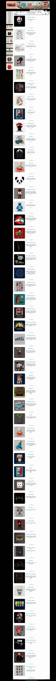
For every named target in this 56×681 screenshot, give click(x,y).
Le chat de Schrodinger (31, 534)
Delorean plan (31, 43)
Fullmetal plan (31, 30)
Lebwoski (31, 375)
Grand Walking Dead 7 (31, 361)
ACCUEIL (31, 10)
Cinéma (9, 15)
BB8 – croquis (31, 96)
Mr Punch (31, 163)
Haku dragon (31, 216)
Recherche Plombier (30, 308)
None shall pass (30, 123)
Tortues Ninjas (31, 149)
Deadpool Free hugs (31, 189)
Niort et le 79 (9, 23)
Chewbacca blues (31, 295)
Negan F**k (30, 110)
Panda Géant (31, 176)
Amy (31, 57)
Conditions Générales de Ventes (34, 679)
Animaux (9, 12)
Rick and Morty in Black (31, 640)
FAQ (42, 10)
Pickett (30, 415)
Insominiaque (31, 454)
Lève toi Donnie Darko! (31, 613)
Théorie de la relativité (31, 574)
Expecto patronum (31, 229)
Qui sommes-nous (21, 679)
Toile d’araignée (30, 269)
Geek (9, 17)
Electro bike (30, 494)
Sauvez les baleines (31, 401)
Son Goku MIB (31, 521)
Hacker (30, 468)
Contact (44, 679)
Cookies (31, 202)
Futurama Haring (31, 282)
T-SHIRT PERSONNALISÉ (9, 56)
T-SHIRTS (36, 10)
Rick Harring (31, 70)
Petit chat (31, 388)
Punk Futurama (31, 627)
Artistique (9, 22)
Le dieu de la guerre (31, 17)
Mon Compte (48, 0)
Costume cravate (31, 600)
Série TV (9, 19)
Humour (9, 21)
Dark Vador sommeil (30, 255)
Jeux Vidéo (9, 16)
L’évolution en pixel (31, 335)
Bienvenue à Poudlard (31, 322)
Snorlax (31, 136)
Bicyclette (31, 560)
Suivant (33, 678)
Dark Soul (31, 507)
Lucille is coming (30, 653)
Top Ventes (9, 14)
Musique (9, 20)
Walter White (31, 587)
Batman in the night (31, 242)
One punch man (30, 428)
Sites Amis (40, 679)
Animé (10, 18)
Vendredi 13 (30, 348)
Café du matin (31, 481)
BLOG (40, 10)
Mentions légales (26, 679)
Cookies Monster (31, 441)
